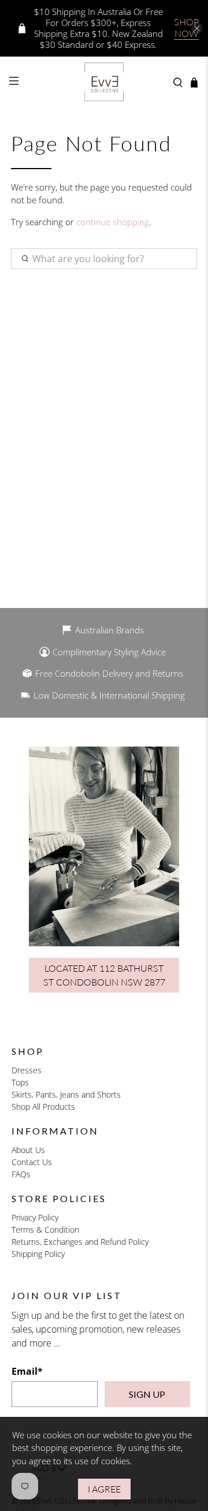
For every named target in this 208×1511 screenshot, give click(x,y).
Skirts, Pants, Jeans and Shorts (66, 1094)
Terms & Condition (45, 1229)
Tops (20, 1082)
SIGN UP (147, 1394)
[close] (197, 28)
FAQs (21, 1174)
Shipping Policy (38, 1253)
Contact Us (32, 1161)
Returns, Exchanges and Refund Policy (80, 1241)
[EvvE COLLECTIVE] (104, 82)
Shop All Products (43, 1106)
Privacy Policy (35, 1217)
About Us (28, 1149)
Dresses (27, 1070)
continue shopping (112, 221)
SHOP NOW (186, 27)
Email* (27, 1371)
